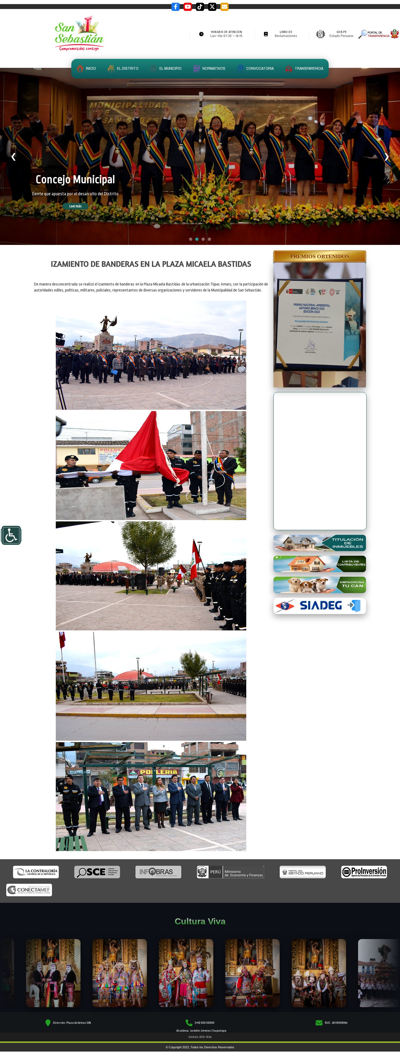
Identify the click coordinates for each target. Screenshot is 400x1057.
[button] (319, 256)
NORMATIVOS (213, 68)
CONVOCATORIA (259, 68)
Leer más (83, 206)
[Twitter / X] (212, 7)
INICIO (90, 68)
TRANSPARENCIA (308, 68)
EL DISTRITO (127, 68)
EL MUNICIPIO (170, 68)
